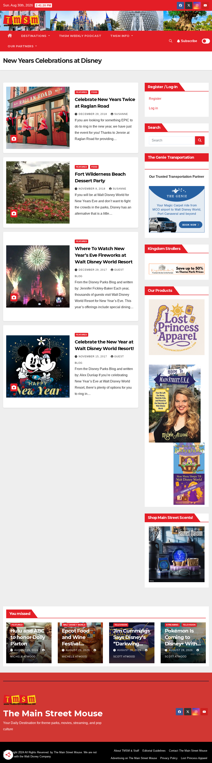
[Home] (10, 36)
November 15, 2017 (93, 356)
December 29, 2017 (93, 269)
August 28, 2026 (129, 650)
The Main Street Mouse (53, 713)
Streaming (172, 625)
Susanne (121, 114)
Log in (153, 108)
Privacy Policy (169, 758)
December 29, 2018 (93, 114)
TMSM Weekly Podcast (80, 36)
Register (155, 98)
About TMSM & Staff (126, 750)
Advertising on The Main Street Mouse (134, 758)
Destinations (34, 36)
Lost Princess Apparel (194, 758)
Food (94, 92)
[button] (170, 41)
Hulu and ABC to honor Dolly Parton (27, 637)
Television (120, 625)
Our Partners (21, 46)
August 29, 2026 (26, 650)
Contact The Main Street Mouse (188, 750)
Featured (81, 92)
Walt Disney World (74, 625)
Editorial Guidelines (154, 750)
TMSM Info (120, 36)
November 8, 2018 (92, 188)
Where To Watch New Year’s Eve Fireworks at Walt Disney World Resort (103, 255)
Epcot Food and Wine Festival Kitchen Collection (75, 644)
